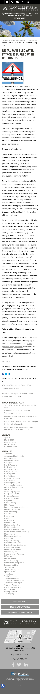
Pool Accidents (10, 558)
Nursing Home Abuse (13, 543)
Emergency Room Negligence (16, 507)
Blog (24, 40)
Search (23, 2)
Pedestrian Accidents (12, 549)
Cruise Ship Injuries (12, 491)
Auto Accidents (10, 458)
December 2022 (10, 446)
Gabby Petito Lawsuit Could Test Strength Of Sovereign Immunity (21, 423)
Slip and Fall (9, 567)
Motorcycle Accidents (12, 536)
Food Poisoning (10, 511)
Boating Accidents (11, 469)
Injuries (7, 518)
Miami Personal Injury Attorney (12, 40)
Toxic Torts (8, 574)
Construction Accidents (13, 487)
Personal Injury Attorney (14, 554)
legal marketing (17, 679)
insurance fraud (10, 520)
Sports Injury (9, 571)
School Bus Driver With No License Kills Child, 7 (20, 406)
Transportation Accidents (14, 580)
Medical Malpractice (12, 525)
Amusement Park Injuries (14, 456)
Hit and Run (9, 516)
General (7, 514)
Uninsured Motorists (12, 587)
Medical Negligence (12, 527)
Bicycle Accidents (10, 465)
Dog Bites (8, 500)
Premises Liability (11, 560)
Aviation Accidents (11, 460)
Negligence (8, 538)
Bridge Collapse (10, 471)
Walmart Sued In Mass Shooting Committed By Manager (17, 412)
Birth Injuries (9, 467)
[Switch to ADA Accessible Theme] (3, 686)
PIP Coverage (9, 556)
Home (6, 2)
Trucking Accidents (11, 585)
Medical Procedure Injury (14, 529)
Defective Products (11, 496)
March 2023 (9, 440)
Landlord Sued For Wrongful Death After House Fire (20, 417)
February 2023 (10, 442)
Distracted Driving (11, 498)
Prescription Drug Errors (14, 563)
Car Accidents (9, 480)
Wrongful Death (10, 591)
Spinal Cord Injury (11, 569)
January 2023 (9, 444)
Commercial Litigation (13, 485)
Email (18, 2)
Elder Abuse (9, 505)
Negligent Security (11, 540)
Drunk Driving (10, 502)
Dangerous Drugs (11, 494)
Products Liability (11, 565)
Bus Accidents (9, 476)
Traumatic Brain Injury (13, 583)
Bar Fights (8, 462)
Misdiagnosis (9, 534)
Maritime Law (9, 523)
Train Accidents (10, 576)
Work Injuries (9, 589)
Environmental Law (12, 509)
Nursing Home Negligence (15, 545)
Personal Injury (33, 40)
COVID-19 (8, 489)
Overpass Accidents (12, 547)
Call (12, 2)
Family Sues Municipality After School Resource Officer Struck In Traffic (19, 428)
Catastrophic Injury (12, 482)
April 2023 (8, 438)
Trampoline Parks (11, 578)
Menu (28, 2)
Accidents (8, 454)
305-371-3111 (20, 18)
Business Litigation (12, 478)
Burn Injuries (9, 474)
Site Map (20, 685)
